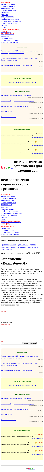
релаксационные (9, 245)
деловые (4, 15)
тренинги (5, 25)
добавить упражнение (10, 42)
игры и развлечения (9, 23)
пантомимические (8, 247)
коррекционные (7, 8)
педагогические (7, 17)
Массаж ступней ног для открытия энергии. (22, 82)
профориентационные (10, 19)
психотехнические (8, 10)
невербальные (6, 249)
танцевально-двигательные (28, 247)
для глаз (33, 245)
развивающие (6, 13)
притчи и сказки (7, 38)
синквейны (5, 36)
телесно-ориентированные (11, 21)
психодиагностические (10, 6)
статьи (3, 27)
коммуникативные (8, 4)
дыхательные (23, 245)
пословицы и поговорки (11, 40)
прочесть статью (37, 137)
